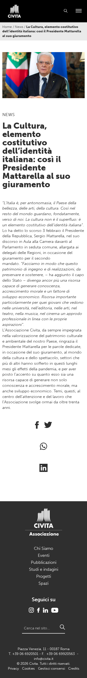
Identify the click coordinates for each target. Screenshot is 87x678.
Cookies (28, 668)
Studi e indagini (43, 569)
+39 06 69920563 (60, 654)
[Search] (62, 627)
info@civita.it (43, 659)
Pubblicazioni (43, 562)
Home (7, 27)
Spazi (43, 583)
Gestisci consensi (51, 668)
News (19, 27)
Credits (73, 668)
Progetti (43, 576)
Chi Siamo (43, 548)
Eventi (43, 555)
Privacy (13, 668)
